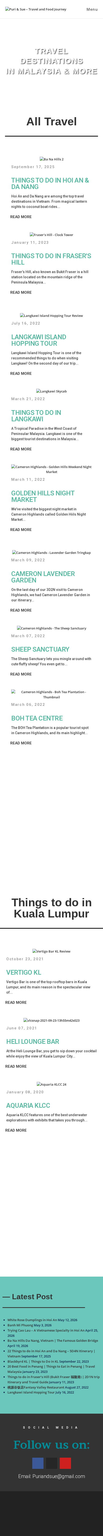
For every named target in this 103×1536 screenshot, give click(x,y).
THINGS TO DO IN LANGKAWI (36, 416)
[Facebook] (38, 1463)
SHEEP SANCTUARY (40, 649)
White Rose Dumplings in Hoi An (32, 1320)
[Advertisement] (51, 818)
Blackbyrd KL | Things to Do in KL (33, 1361)
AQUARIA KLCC (28, 1105)
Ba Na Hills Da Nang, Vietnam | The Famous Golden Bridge (53, 1340)
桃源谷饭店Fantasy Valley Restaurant (36, 1387)
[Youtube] (65, 1463)
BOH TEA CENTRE (36, 718)
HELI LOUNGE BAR (32, 1041)
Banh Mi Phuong (20, 1325)
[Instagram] (51, 1463)
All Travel (51, 121)
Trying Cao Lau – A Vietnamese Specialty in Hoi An (46, 1330)
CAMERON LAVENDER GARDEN (43, 577)
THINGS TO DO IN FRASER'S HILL (51, 259)
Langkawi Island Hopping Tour (31, 1392)
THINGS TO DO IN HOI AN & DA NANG (50, 184)
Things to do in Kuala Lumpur (52, 908)
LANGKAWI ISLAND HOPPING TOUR (38, 340)
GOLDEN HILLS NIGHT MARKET (42, 496)
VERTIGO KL (23, 972)
